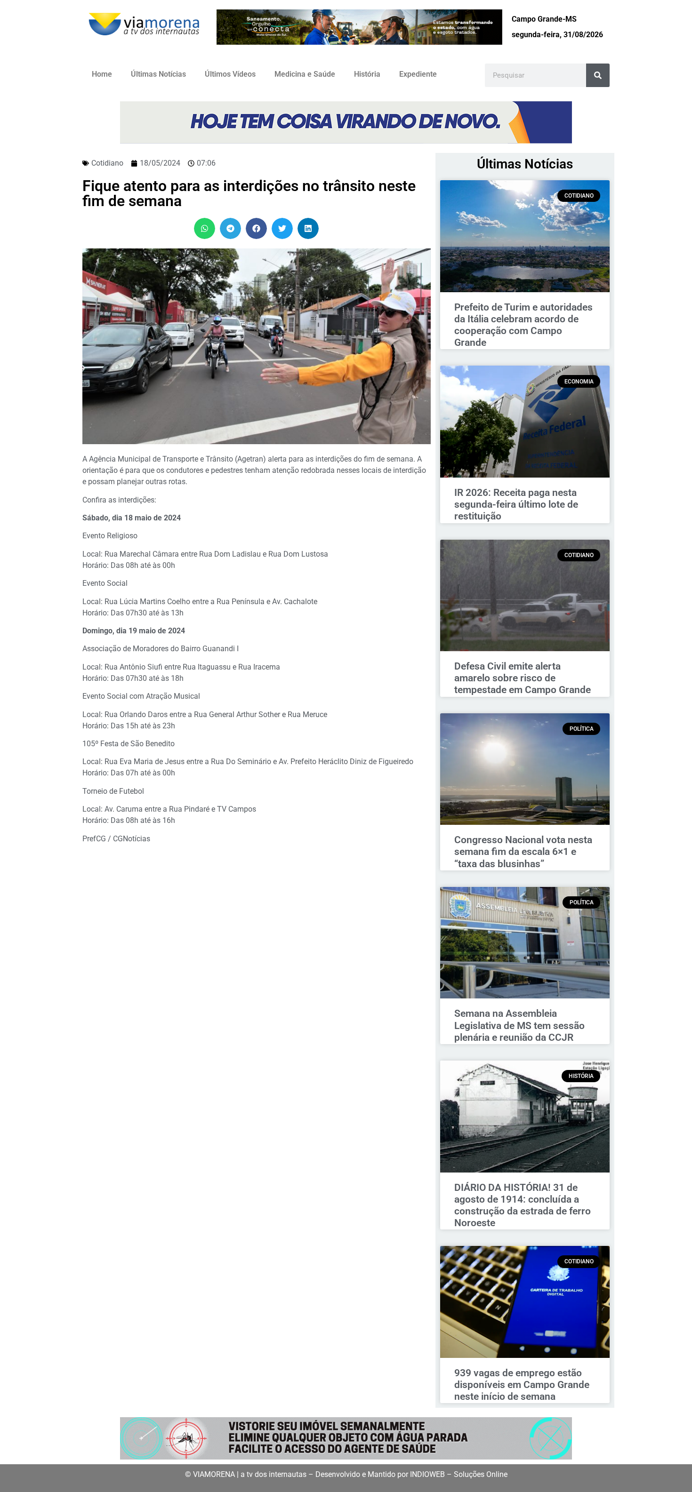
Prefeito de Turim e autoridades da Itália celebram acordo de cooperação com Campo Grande (523, 325)
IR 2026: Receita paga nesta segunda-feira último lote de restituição (516, 504)
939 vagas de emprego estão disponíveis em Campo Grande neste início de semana (521, 1384)
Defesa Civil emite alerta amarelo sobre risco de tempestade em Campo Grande (522, 678)
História (367, 74)
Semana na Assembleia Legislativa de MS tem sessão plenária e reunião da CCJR (519, 1025)
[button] (204, 228)
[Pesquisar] (598, 75)
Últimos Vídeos (230, 74)
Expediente (418, 74)
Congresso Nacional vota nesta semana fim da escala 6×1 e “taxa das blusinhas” (523, 851)
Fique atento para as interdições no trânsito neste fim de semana (249, 193)
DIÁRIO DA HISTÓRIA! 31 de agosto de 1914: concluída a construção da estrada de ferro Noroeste (522, 1205)
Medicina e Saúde (304, 74)
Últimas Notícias (158, 74)
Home (102, 74)
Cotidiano (107, 163)
